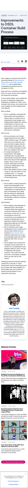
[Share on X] (18, 61)
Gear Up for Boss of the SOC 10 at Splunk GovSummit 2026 (12, 445)
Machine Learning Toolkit (7, 284)
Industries (4, 15)
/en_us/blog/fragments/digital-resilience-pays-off (15, 68)
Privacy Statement (13, 481)
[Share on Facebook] (22, 61)
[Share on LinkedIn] (26, 61)
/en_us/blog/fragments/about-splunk (13, 462)
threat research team (16, 233)
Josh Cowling (6, 62)
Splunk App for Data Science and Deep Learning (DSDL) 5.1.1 (12, 82)
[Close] (25, 474)
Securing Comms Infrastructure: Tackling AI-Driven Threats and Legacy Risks (12, 410)
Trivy (16, 173)
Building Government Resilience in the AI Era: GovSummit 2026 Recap (13, 375)
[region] (14, 480)
